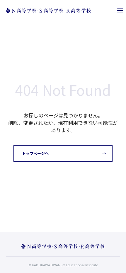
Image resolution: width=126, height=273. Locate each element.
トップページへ (35, 153)
